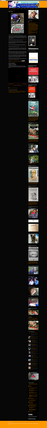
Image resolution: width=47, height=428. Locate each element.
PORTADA (10, 8)
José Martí (16, 61)
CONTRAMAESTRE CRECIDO (32, 405)
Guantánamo (13, 61)
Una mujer (30, 386)
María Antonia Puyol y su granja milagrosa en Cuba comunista (34, 363)
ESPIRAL (25, 8)
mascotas (20, 61)
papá (21, 61)
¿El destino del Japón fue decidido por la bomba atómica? (34, 344)
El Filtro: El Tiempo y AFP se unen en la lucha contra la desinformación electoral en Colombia (33, 393)
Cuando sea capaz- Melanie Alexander (32, 400)
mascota (18, 61)
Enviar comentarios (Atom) (18, 85)
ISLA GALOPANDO (32, 8)
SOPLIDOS (18, 8)
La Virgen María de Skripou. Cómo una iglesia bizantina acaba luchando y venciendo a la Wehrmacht (33, 396)
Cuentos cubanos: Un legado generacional (33, 404)
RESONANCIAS (14, 8)
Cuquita (11, 61)
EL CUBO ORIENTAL (31, 398)
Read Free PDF (30, 411)
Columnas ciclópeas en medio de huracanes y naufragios (34, 348)
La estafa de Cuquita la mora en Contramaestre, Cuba (34, 340)
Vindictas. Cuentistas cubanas (32, 388)
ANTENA (21, 8)
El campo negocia (30, 402)
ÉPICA (27, 8)
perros (22, 61)
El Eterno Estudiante (31, 389)
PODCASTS (36, 8)
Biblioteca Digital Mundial (32, 407)
